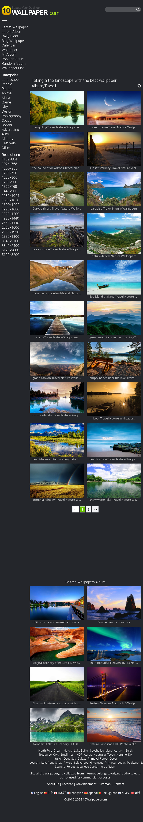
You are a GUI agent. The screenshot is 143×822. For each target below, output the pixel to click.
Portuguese (109, 793)
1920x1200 (10, 213)
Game (6, 102)
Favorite (67, 784)
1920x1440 (10, 218)
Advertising (10, 129)
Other (6, 147)
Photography (11, 115)
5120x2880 (10, 250)
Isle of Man (107, 766)
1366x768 (9, 186)
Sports (7, 125)
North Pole (45, 750)
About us (53, 784)
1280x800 (9, 177)
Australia (100, 754)
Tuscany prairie (117, 754)
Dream (58, 750)
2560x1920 (10, 231)
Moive (6, 97)
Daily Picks (10, 36)
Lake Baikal (81, 750)
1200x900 (10, 168)
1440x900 (9, 191)
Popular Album (13, 58)
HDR (79, 754)
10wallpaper (32, 10)
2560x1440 (10, 222)
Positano (132, 762)
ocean (122, 762)
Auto (5, 134)
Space (6, 120)
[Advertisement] (85, 48)
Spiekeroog (81, 762)
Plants (7, 88)
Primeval (110, 762)
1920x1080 (10, 209)
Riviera (68, 762)
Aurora (88, 754)
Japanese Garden (87, 766)
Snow (58, 762)
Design (7, 111)
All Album (9, 54)
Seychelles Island (101, 750)
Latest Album (12, 31)
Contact (119, 784)
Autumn (119, 750)
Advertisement (86, 784)
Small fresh (67, 754)
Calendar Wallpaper (9, 47)
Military (7, 138)
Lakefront (47, 762)
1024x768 (9, 163)
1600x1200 (11, 204)
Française (76, 793)
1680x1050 (10, 200)
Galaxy (81, 758)
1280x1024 (10, 195)
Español (92, 793)
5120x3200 (10, 254)
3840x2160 (10, 241)
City (5, 106)
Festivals (9, 143)
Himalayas (96, 762)
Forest (70, 766)
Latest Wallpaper (15, 27)
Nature (68, 750)
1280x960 (9, 182)
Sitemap (105, 784)
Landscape (10, 79)
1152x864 (9, 159)
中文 (50, 793)
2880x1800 (10, 236)
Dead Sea (70, 758)
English (38, 793)
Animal (7, 93)
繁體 (137, 793)
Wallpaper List (13, 68)
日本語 (61, 793)
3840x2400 (10, 245)
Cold (56, 754)
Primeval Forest (98, 758)
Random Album (14, 63)
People (7, 84)
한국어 (125, 793)
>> (95, 509)
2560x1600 (10, 227)
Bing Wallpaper (13, 40)
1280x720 (9, 172)
